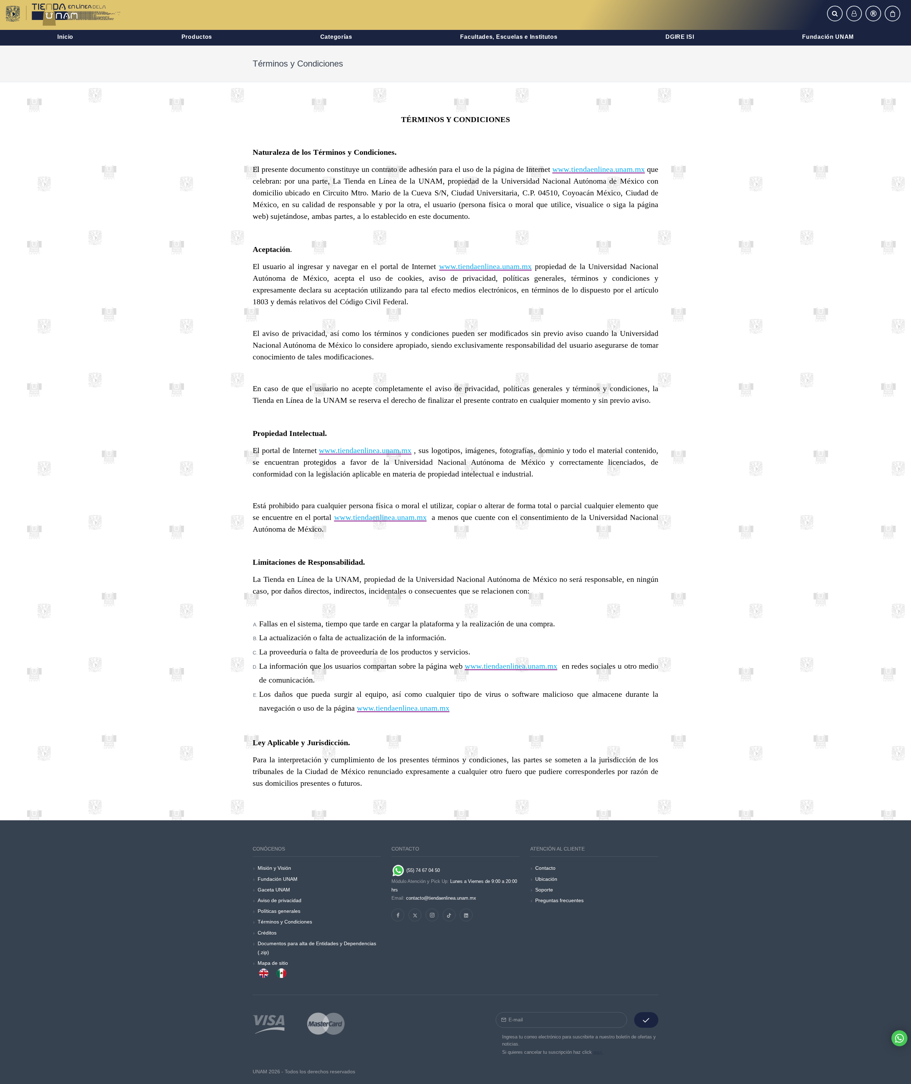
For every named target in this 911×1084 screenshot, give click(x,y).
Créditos (267, 933)
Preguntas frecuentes (559, 900)
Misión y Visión (274, 868)
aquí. (598, 1052)
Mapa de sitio (273, 963)
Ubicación (546, 879)
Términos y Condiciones (285, 922)
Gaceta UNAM (274, 890)
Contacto (545, 868)
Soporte (544, 890)
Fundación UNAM (277, 879)
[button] (835, 13)
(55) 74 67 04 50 (422, 870)
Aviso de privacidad (279, 900)
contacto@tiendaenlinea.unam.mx (441, 898)
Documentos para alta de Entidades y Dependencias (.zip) (317, 948)
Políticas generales (279, 911)
